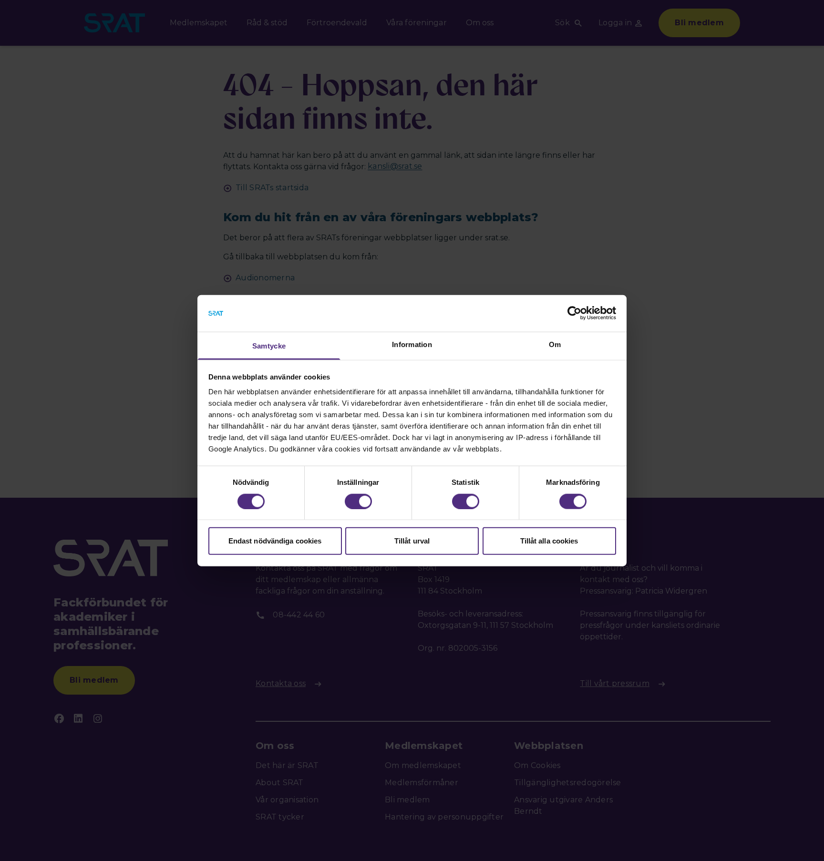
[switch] (358, 501)
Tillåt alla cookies (549, 541)
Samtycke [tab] (269, 346)
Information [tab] (412, 344)
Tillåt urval (412, 541)
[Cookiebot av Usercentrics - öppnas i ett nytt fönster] (574, 313)
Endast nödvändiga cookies (275, 541)
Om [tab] (555, 344)
